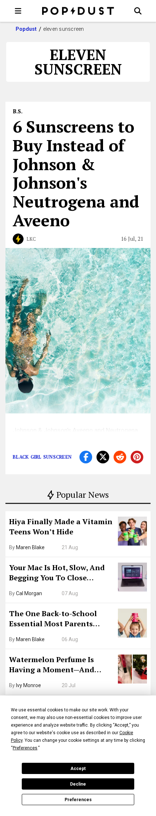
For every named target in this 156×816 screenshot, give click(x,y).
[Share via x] (103, 457)
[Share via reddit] (120, 457)
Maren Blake (30, 547)
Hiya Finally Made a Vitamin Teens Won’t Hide (60, 527)
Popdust (26, 29)
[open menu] (18, 11)
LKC (31, 239)
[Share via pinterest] (137, 457)
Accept (78, 768)
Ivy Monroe (28, 685)
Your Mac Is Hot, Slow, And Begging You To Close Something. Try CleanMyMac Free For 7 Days (61, 573)
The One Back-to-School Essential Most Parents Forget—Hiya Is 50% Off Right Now (61, 619)
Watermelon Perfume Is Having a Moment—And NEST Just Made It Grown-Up (60, 665)
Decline (78, 784)
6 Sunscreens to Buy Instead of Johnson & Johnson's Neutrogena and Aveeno (76, 173)
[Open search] (138, 11)
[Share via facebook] (85, 457)
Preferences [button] (25, 747)
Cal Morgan (29, 593)
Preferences (78, 799)
